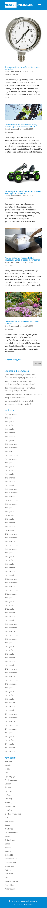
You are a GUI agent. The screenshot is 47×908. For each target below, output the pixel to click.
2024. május (9, 515)
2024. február (10, 526)
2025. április (9, 474)
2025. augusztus (11, 459)
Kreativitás (9, 829)
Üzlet (7, 877)
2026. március (10, 433)
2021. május (9, 650)
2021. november (11, 627)
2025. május (9, 470)
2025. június (9, 466)
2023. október (10, 541)
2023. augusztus (11, 549)
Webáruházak (10, 889)
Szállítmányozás (11, 859)
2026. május (9, 425)
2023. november (11, 538)
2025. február (10, 481)
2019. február (10, 751)
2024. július (9, 508)
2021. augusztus (11, 639)
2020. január (9, 710)
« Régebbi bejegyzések (13, 360)
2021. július (9, 643)
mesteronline (16, 71)
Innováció (8, 810)
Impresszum (29, 904)
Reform (8, 851)
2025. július (9, 463)
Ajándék (8, 765)
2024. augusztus (11, 504)
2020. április (9, 699)
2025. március (10, 478)
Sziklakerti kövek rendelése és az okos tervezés (22, 322)
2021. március (10, 658)
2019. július (9, 733)
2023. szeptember (12, 545)
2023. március (10, 568)
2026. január (9, 440)
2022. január (9, 620)
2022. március (10, 613)
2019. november (11, 718)
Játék (7, 817)
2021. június (9, 646)
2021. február (10, 661)
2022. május (9, 605)
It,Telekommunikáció (13, 814)
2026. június (9, 421)
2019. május (9, 740)
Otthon (7, 844)
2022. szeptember (12, 590)
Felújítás (8, 795)
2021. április (9, 654)
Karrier (7, 825)
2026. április (9, 429)
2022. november (11, 583)
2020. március (10, 702)
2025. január (9, 485)
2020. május (9, 695)
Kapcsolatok (9, 821)
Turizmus (8, 870)
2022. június (9, 601)
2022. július (9, 598)
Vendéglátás (9, 885)
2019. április (9, 744)
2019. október (10, 721)
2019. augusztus (11, 729)
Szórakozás (9, 866)
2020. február (10, 706)
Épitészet (8, 791)
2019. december (11, 714)
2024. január (9, 530)
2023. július (9, 552)
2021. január (9, 665)
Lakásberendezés (11, 832)
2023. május (9, 560)
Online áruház (10, 840)
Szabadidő (9, 198)
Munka (7, 836)
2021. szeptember (12, 635)
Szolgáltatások (10, 862)
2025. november (11, 448)
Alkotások (8, 769)
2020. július (9, 687)
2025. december (11, 444)
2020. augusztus (11, 684)
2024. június (9, 511)
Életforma (8, 784)
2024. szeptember (12, 500)
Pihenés (8, 847)
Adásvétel (8, 761)
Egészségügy (10, 776)
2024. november (11, 493)
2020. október (10, 676)
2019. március (10, 747)
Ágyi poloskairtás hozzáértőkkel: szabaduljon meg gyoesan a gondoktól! (22, 259)
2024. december (11, 489)
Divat (7, 772)
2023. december (11, 534)
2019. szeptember (12, 725)
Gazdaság (8, 802)
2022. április (9, 609)
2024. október (10, 496)
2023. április (9, 564)
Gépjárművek (10, 806)
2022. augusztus (11, 594)
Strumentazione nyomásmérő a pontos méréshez (22, 68)
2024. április (9, 519)
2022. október (10, 586)
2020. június (9, 691)
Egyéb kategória (11, 780)
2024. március (10, 523)
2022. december (11, 579)
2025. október (10, 451)
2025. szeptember (12, 455)
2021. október (10, 631)
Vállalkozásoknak (11, 74)
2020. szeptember (12, 680)
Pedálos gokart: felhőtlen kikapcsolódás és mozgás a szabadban (23, 192)
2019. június (9, 736)
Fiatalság (8, 799)
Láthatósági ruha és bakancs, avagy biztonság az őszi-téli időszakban (21, 125)
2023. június (9, 556)
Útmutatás (9, 132)
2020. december (11, 669)
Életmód (8, 787)
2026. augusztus (11, 414)
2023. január (9, 575)
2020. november (11, 673)
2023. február (10, 571)
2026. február (10, 436)
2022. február (10, 616)
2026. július (9, 418)
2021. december (11, 624)
